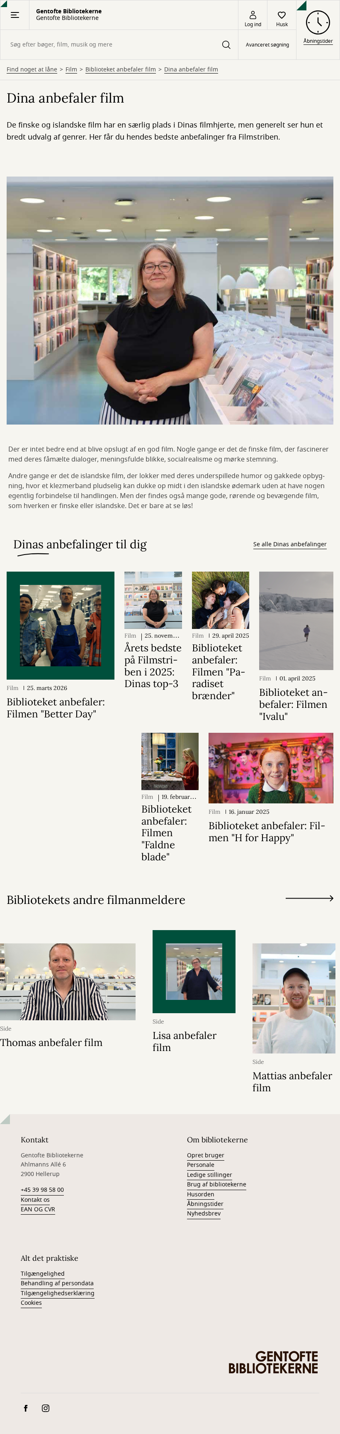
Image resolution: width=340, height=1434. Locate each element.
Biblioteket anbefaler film (120, 69)
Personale (200, 1165)
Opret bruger (205, 1155)
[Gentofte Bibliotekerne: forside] (273, 1362)
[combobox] (119, 44)
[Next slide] (309, 900)
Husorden (200, 1194)
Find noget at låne (32, 69)
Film (71, 69)
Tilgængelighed (43, 1273)
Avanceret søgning (267, 45)
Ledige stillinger (209, 1175)
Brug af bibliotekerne (216, 1184)
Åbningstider (205, 1204)
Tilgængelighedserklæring (58, 1293)
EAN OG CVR (38, 1209)
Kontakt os (35, 1200)
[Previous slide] (309, 913)
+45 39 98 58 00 (42, 1190)
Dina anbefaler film (191, 69)
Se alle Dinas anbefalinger (290, 544)
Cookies (31, 1303)
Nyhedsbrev (204, 1213)
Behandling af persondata (57, 1283)
